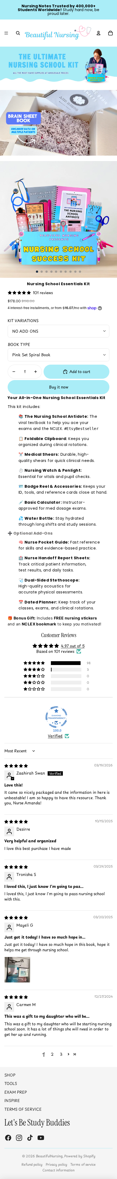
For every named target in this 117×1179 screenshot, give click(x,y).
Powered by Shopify (79, 1156)
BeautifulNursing (49, 1156)
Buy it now (58, 387)
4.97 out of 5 (73, 646)
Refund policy (31, 1164)
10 (80, 271)
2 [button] (52, 1054)
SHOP (10, 1075)
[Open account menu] (98, 33)
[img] (16, 766)
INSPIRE (12, 1100)
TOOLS (10, 1083)
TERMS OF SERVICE (23, 1109)
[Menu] (6, 33)
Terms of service (83, 1164)
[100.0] (56, 717)
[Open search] (18, 33)
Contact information (58, 1170)
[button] (34, 663)
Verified (55, 736)
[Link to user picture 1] (17, 970)
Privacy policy (56, 1164)
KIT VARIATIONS (23, 320)
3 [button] (61, 1054)
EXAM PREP (15, 1092)
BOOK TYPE (19, 344)
